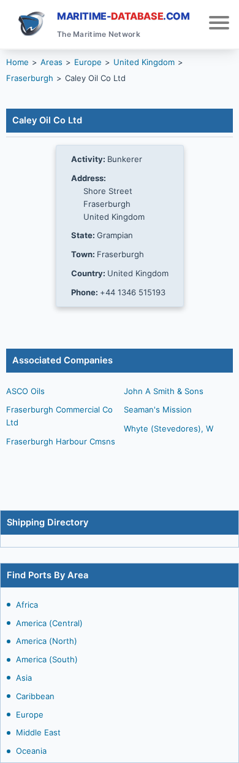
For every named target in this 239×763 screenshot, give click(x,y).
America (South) (47, 659)
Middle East (38, 732)
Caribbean (35, 696)
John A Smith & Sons (163, 391)
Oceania (31, 751)
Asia (24, 678)
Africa (27, 605)
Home (17, 62)
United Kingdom (144, 62)
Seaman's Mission (158, 409)
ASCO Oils (25, 391)
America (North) (46, 641)
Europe (30, 714)
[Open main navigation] (219, 24)
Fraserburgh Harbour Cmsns (60, 441)
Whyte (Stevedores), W (168, 428)
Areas (51, 62)
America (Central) (49, 623)
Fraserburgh (29, 78)
